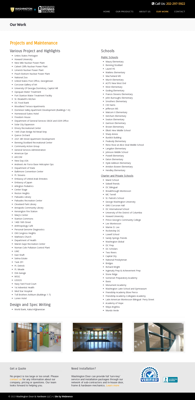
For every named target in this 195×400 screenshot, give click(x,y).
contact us (16, 379)
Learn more (112, 385)
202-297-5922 (175, 4)
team (53, 382)
